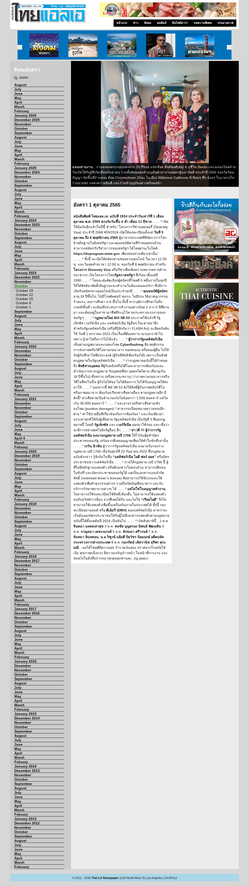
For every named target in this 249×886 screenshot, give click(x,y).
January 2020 (25, 451)
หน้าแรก (121, 23)
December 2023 (27, 225)
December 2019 (27, 456)
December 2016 (27, 613)
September (23, 133)
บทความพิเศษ (203, 23)
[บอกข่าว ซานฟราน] (199, 45)
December (22, 351)
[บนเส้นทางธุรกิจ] (83, 45)
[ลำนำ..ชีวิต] (160, 45)
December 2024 (27, 172)
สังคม (147, 23)
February (21, 111)
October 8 (23, 303)
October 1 (23, 307)
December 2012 (27, 823)
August (20, 85)
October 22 (24, 295)
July (17, 89)
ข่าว (135, 23)
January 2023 (25, 273)
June (18, 93)
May (17, 98)
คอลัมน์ (161, 23)
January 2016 (25, 661)
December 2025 (27, 120)
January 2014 (25, 766)
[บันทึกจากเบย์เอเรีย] (121, 45)
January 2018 (25, 556)
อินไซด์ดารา (180, 23)
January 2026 (25, 115)
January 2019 (25, 504)
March (19, 107)
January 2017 (25, 609)
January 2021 (25, 399)
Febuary (21, 447)
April (18, 102)
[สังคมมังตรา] (44, 45)
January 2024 (25, 220)
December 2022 (27, 277)
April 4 (19, 438)
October (21, 128)
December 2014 (27, 718)
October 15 (24, 299)
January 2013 (25, 819)
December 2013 (27, 771)
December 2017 (27, 561)
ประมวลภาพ (225, 23)
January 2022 (25, 346)
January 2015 (25, 714)
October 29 (24, 290)
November (22, 124)
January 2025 (25, 168)
